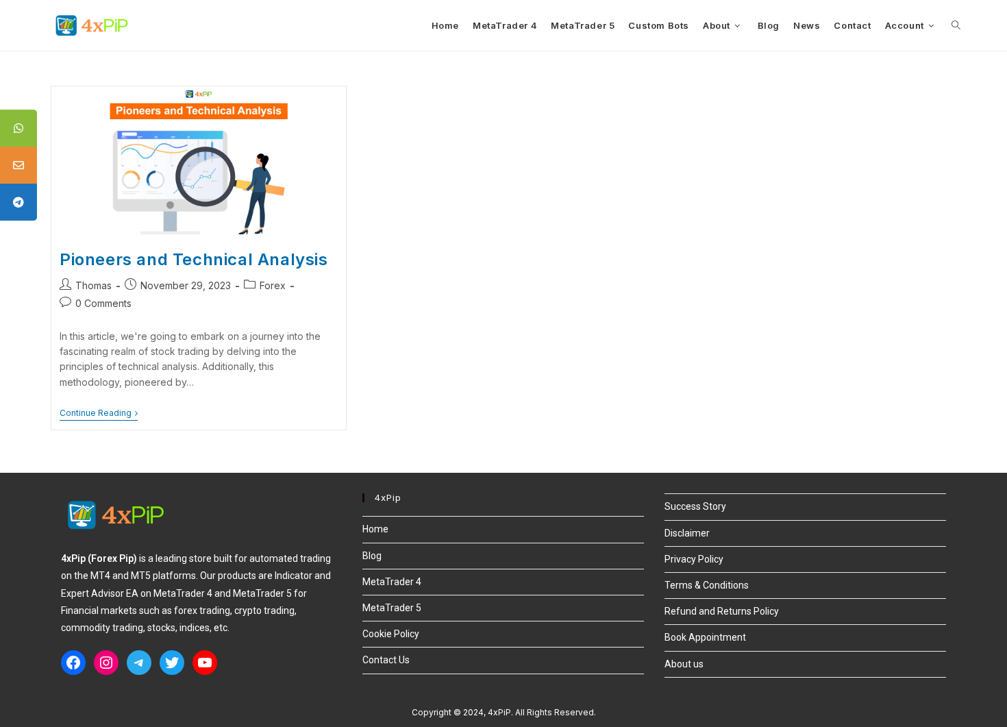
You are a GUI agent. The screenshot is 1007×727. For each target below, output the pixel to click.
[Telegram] (139, 662)
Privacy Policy (693, 559)
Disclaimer (687, 533)
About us (684, 663)
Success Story (695, 506)
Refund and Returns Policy (721, 611)
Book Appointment (705, 637)
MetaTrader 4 (391, 581)
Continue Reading (99, 413)
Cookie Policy (390, 633)
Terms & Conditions (706, 585)
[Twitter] (172, 662)
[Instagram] (106, 662)
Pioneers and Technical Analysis (194, 259)
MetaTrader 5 (391, 607)
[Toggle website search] (956, 25)
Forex (273, 285)
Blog (372, 555)
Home (375, 528)
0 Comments (103, 303)
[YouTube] (204, 662)
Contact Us (386, 659)
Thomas (93, 285)
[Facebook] (73, 662)
